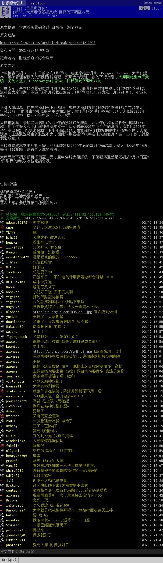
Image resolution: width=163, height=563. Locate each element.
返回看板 (9, 560)
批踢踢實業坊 (13, 3)
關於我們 (158, 3)
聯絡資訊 (148, 3)
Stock (37, 3)
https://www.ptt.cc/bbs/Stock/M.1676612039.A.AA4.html (74, 218)
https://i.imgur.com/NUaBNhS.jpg (62, 312)
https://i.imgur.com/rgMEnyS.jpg (62, 351)
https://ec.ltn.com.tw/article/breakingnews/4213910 (48, 43)
